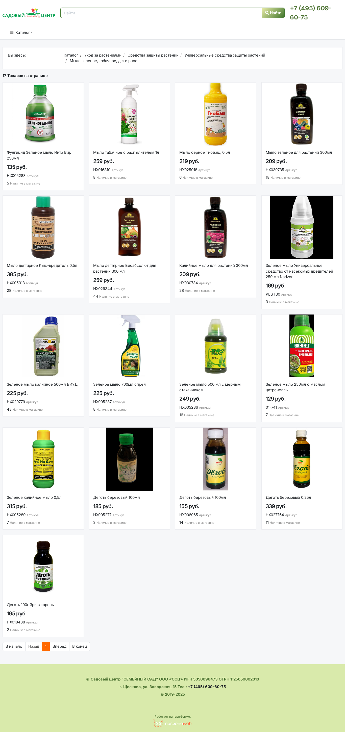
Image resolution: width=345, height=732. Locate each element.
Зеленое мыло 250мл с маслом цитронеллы (295, 387)
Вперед (59, 646)
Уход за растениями (102, 55)
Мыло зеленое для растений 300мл (299, 152)
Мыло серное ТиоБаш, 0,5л (204, 152)
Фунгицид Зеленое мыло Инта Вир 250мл (39, 155)
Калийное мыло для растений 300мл (213, 265)
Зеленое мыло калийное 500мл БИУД (42, 384)
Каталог (22, 32)
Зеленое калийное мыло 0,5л (34, 497)
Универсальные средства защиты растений (224, 55)
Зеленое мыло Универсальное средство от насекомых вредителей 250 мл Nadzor (299, 271)
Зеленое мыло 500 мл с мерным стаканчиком (210, 387)
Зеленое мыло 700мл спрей (119, 384)
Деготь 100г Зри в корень (30, 604)
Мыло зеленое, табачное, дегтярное (103, 60)
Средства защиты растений (153, 55)
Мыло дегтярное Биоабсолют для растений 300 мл (124, 268)
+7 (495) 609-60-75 (207, 686)
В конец (79, 646)
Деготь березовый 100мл (116, 497)
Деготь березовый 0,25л (288, 497)
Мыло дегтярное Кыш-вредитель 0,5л (42, 265)
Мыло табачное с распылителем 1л (126, 152)
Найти (275, 12)
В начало (14, 646)
